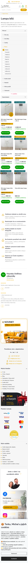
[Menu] (26, 6)
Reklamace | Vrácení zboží (8, 386)
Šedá (7, 59)
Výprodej (4, 455)
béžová (7, 66)
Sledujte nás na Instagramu (15, 363)
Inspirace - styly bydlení (7, 461)
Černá (7, 52)
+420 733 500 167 (15, 1)
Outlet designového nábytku (9, 447)
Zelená (7, 64)
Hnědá (7, 54)
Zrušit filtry (14, 93)
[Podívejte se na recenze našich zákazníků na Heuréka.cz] (14, 434)
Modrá (7, 57)
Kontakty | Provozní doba (8, 388)
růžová (7, 69)
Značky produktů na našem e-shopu (10, 463)
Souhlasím (14, 558)
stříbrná (7, 71)
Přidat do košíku (5, 132)
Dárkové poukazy (6, 459)
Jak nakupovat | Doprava (8, 380)
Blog (3, 376)
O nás (3, 372)
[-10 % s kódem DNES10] (21, 109)
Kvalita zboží (5, 382)
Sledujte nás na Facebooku (15, 361)
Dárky (3, 457)
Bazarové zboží (5, 449)
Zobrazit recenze (10, 280)
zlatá (6, 61)
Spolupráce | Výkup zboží (8, 378)
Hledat (24, 10)
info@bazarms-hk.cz (15, 358)
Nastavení (14, 553)
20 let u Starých (6, 374)
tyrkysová (8, 73)
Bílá (6, 50)
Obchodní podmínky (7, 384)
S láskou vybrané (6, 453)
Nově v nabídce (5, 451)
